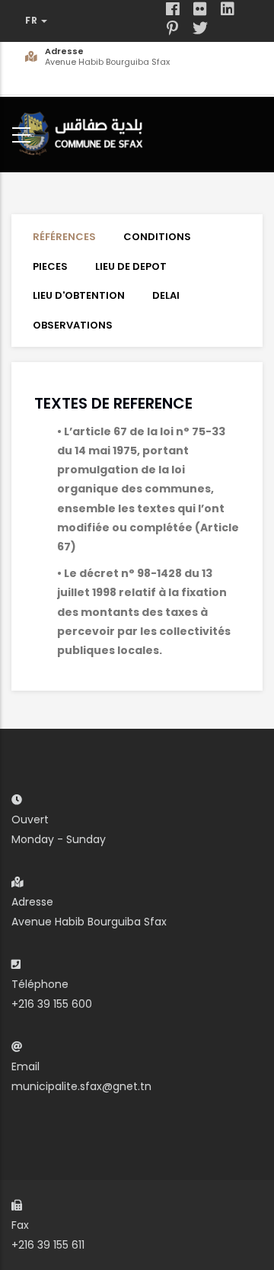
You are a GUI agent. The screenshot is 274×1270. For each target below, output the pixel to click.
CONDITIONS (157, 236)
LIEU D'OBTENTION (79, 295)
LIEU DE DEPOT (131, 266)
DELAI (166, 295)
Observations (73, 325)
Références (64, 236)
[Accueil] (83, 131)
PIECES (50, 266)
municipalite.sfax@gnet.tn (81, 1086)
